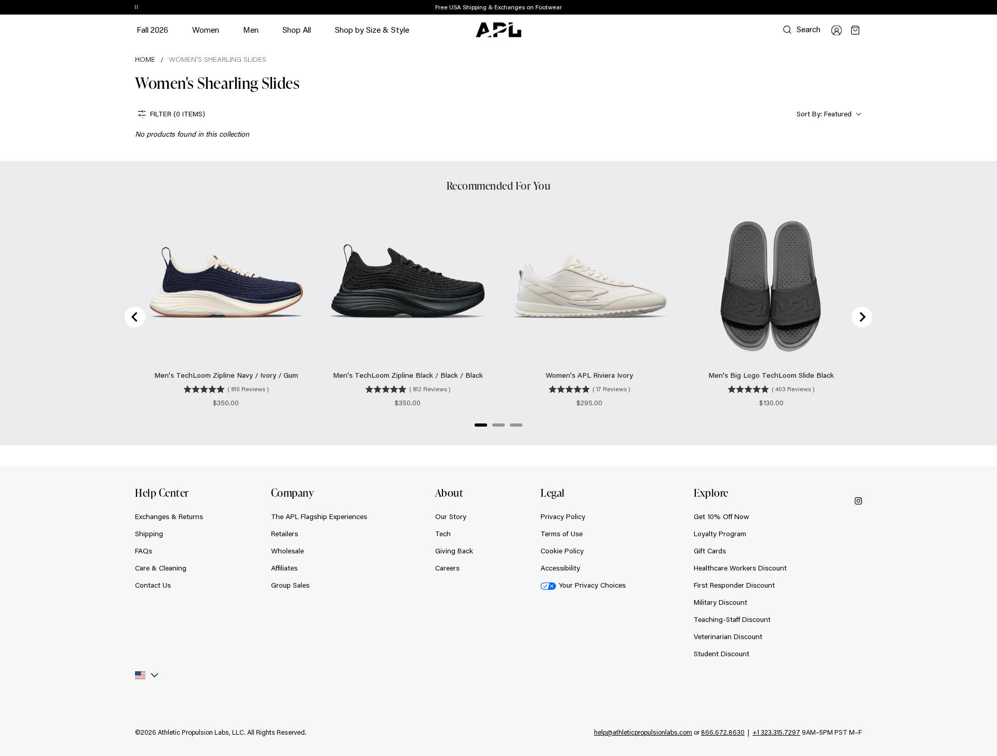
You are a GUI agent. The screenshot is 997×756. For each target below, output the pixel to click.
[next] (864, 8)
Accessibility (560, 568)
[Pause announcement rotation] (136, 7)
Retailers (284, 533)
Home (145, 59)
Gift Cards (710, 550)
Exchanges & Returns (169, 516)
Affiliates (284, 568)
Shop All (296, 29)
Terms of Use (562, 533)
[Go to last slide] (135, 317)
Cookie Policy (562, 550)
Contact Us (153, 585)
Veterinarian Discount (728, 636)
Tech (443, 533)
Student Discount (721, 653)
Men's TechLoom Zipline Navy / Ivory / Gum (226, 375)
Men (251, 34)
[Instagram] (858, 500)
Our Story (450, 516)
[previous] (838, 8)
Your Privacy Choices (592, 585)
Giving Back (454, 550)
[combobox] (828, 114)
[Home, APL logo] (498, 30)
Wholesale (287, 550)
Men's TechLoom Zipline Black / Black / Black (408, 375)
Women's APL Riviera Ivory (589, 375)
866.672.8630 (723, 732)
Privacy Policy (563, 516)
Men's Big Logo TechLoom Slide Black (771, 375)
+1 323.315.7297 (776, 732)
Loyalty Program (720, 533)
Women (205, 34)
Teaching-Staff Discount (732, 619)
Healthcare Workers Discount (740, 568)
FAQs (143, 550)
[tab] (481, 425)
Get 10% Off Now (721, 516)
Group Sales (290, 585)
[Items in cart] (855, 30)
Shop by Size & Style (372, 34)
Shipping (149, 533)
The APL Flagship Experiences (319, 516)
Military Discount (720, 602)
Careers (447, 568)
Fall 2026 (152, 29)
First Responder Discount (734, 585)
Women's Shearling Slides (217, 59)
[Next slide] (862, 317)
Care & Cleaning (160, 568)
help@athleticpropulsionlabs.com (643, 732)
